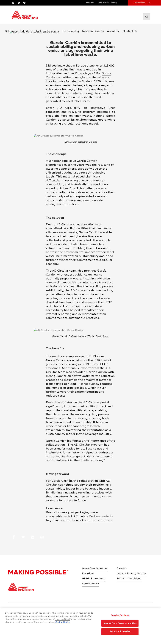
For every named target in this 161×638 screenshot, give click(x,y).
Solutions (11, 31)
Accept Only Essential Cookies (119, 623)
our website (104, 516)
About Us (113, 31)
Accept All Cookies (120, 631)
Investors (90, 3)
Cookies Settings (120, 615)
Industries (26, 31)
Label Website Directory (107, 3)
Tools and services (47, 31)
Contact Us (130, 31)
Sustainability (70, 31)
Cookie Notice (62, 622)
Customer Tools (139, 3)
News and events (93, 31)
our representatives (98, 520)
